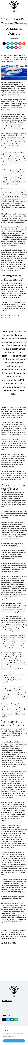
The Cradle (18, 922)
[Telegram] (8, 1019)
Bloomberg (5, 315)
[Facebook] (12, 1019)
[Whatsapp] (16, 1019)
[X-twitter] (4, 1019)
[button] (4, 43)
